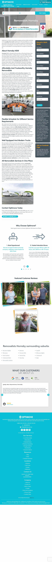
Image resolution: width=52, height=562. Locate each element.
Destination (40, 84)
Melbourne (27, 469)
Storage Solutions (28, 445)
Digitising (32, 497)
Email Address (40, 53)
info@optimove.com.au (27, 427)
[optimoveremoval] (22, 430)
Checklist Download (27, 458)
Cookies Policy (27, 494)
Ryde (37, 358)
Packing (40, 4)
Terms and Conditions (28, 490)
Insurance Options (28, 449)
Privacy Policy (28, 492)
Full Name (39, 47)
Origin (38, 78)
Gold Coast (27, 465)
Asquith (38, 350)
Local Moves (18, 4)
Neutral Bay (22, 355)
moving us (42, 116)
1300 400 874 (46, 2)
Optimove (42, 132)
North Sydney (6, 355)
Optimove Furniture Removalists (8, 2)
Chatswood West (7, 358)
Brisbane (28, 463)
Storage (46, 4)
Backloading (28, 447)
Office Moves (34, 4)
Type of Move (40, 65)
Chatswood (39, 355)
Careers (27, 488)
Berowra (22, 350)
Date (38, 90)
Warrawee (5, 353)
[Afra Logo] (43, 28)
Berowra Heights (7, 350)
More (18, 6)
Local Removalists (28, 438)
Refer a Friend (28, 486)
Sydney (27, 467)
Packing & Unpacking (28, 443)
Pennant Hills (23, 353)
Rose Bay (22, 358)
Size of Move (40, 72)
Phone (38, 59)
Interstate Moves (26, 4)
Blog (28, 454)
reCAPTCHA (39, 96)
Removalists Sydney (7, 360)
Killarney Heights (40, 353)
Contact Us (27, 484)
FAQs (28, 456)
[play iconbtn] (13, 293)
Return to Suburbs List (9, 216)
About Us (28, 482)
